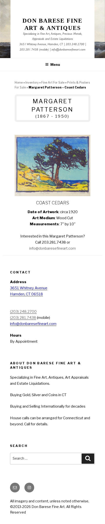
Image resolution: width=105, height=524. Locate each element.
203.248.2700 (75, 44)
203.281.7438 (29, 50)
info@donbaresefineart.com (68, 50)
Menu (55, 64)
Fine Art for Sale (52, 82)
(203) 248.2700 (23, 311)
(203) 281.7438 (23, 317)
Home (19, 82)
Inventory (32, 82)
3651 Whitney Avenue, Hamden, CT (41, 44)
